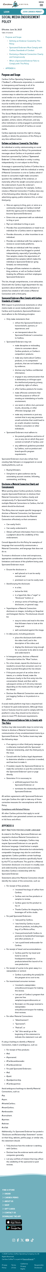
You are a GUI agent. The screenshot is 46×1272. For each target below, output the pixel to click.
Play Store (14, 1227)
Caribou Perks (11, 1197)
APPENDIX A (10, 68)
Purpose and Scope (13, 37)
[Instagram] (13, 1240)
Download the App (11, 1216)
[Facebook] (18, 1240)
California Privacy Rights (24, 1266)
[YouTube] (27, 1240)
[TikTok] (32, 1240)
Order (7, 1194)
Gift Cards (9, 1209)
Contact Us (10, 1212)
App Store (14, 1222)
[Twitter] (22, 1240)
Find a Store (8, 1190)
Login (6, 12)
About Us (8, 1201)
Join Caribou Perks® (32, 12)
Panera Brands (28, 1259)
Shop (6, 1205)
